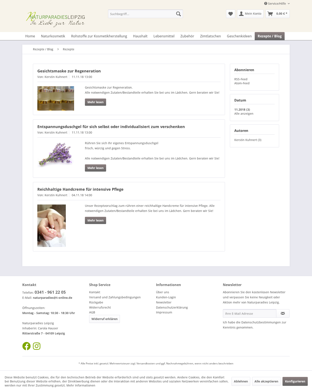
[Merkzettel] (230, 14)
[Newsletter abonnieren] (283, 313)
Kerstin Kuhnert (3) (247, 140)
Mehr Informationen (80, 385)
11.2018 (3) (242, 109)
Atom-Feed (242, 83)
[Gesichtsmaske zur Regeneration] (55, 98)
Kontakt (94, 292)
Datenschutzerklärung (172, 307)
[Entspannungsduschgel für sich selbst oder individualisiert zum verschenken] (55, 155)
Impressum (164, 312)
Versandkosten (145, 363)
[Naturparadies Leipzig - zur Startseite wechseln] (56, 20)
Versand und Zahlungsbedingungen (115, 297)
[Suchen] (178, 14)
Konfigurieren (295, 381)
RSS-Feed (240, 79)
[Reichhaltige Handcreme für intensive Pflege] (55, 225)
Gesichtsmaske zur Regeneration (69, 70)
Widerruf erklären (104, 319)
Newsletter (163, 302)
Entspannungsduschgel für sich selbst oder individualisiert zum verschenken (111, 126)
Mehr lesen (95, 102)
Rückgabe (96, 302)
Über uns (162, 292)
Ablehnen (241, 381)
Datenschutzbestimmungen (261, 322)
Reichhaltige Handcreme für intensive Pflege (80, 189)
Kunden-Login (166, 297)
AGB (92, 312)
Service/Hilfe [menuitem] (277, 3)
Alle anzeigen (243, 113)
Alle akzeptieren (266, 381)
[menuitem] (145, 14)
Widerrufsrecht (100, 307)
